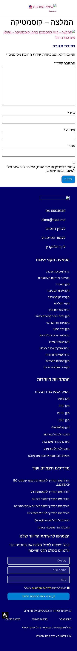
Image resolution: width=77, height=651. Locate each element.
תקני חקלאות (62, 303)
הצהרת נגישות (13, 619)
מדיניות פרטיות (39, 619)
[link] (30, 7)
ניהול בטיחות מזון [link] (59, 309)
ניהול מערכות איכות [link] (58, 271)
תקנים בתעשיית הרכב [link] (57, 367)
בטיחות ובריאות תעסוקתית (54, 277)
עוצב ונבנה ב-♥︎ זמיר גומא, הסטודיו (53, 636)
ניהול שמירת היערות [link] (58, 354)
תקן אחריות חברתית (58, 322)
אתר (72, 146)
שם (71, 113)
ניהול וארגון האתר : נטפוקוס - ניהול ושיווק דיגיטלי (46, 627)
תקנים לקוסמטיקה (59, 297)
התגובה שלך (64, 63)
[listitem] (38, 271)
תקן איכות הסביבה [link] (58, 290)
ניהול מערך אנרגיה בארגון (55, 348)
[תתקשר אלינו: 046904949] (20, 7)
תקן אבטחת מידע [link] (59, 341)
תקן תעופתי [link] (63, 284)
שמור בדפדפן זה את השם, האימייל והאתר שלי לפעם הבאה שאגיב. (41, 168)
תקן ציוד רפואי (61, 329)
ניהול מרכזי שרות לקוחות (55, 335)
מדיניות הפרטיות (41, 588)
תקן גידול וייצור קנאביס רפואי (53, 316)
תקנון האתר (65, 619)
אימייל (69, 129)
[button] (8, 8)
